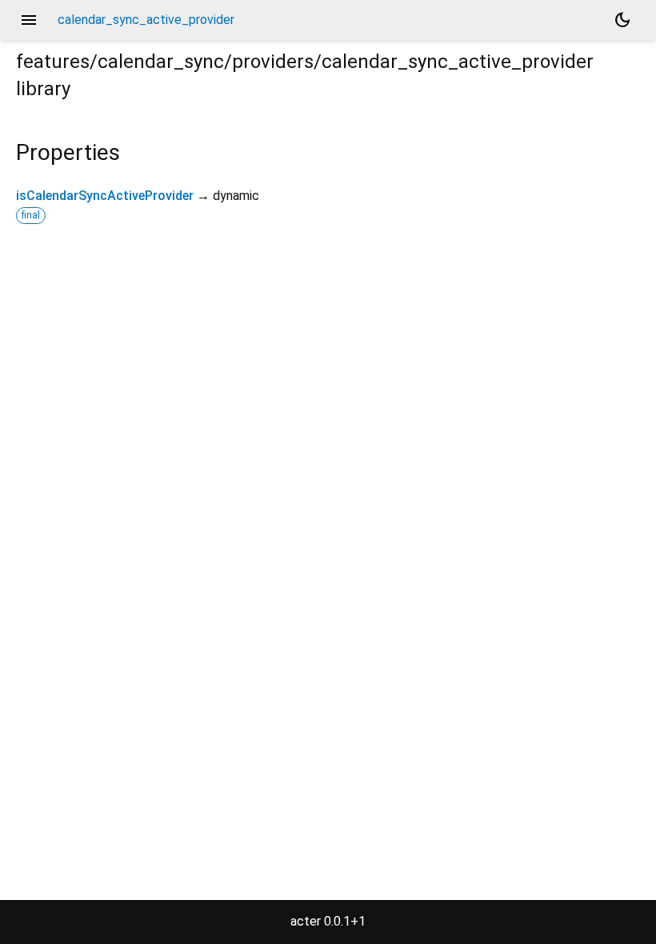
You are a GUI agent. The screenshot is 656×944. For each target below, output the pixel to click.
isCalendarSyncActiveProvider (105, 195)
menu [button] (28, 20)
